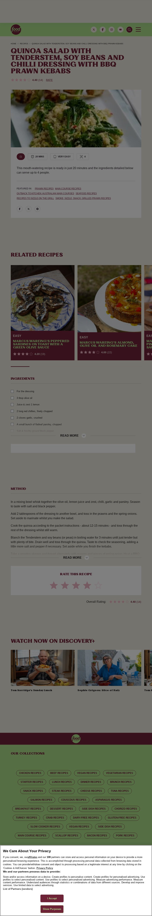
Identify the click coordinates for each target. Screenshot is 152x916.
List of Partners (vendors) (18, 889)
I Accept (52, 898)
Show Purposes (52, 909)
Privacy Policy (45, 868)
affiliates (32, 857)
